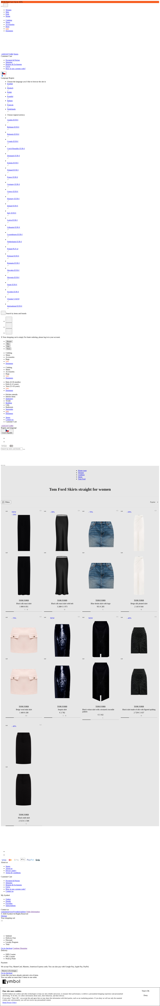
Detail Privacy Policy (9, 1002)
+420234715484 (7, 54)
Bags (7, 27)
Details (8, 901)
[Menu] (2, 6)
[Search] (5, 5)
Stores (16, 54)
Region (11, 78)
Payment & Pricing (13, 60)
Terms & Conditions (13, 873)
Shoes (8, 22)
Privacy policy (11, 871)
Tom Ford (24, 600)
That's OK (145, 991)
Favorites (9, 903)
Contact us (9, 420)
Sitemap (4, 916)
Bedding (9, 403)
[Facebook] (7, 438)
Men (7, 12)
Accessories (10, 24)
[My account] (9, 320)
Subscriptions (11, 906)
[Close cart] (2, 920)
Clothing (9, 20)
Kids (7, 14)
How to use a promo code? (16, 69)
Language (4, 78)
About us (9, 868)
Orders (8, 899)
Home (8, 16)
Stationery (9, 399)
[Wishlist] (9, 325)
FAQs (8, 66)
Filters (7, 502)
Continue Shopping (20, 948)
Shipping (9, 62)
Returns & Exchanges (14, 64)
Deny (146, 995)
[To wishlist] (40, 510)
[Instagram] (7, 442)
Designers (9, 31)
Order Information (33, 912)
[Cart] (9, 331)
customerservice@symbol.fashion (13, 912)
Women (8, 10)
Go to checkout (6, 948)
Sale (7, 29)
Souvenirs (9, 409)
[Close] (24, 449)
